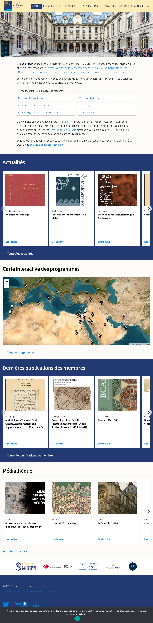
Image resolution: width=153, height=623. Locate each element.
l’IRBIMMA (66, 121)
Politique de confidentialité (29, 591)
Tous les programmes (20, 352)
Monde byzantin (88, 105)
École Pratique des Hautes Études (82, 72)
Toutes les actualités (20, 253)
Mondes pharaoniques (30, 98)
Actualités (125, 6)
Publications (90, 6)
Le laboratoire (52, 6)
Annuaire (139, 6)
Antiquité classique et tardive (34, 105)
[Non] (149, 615)
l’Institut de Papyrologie (62, 129)
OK (77, 618)
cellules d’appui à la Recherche (47, 144)
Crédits (8, 591)
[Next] (148, 208)
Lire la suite (11, 241)
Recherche (71, 6)
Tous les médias (17, 551)
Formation (108, 6)
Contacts (52, 591)
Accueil (36, 6)
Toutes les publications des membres (30, 455)
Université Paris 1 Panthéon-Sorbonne (39, 72)
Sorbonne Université (115, 68)
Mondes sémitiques (90, 98)
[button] (4, 34)
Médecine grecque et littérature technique (41, 112)
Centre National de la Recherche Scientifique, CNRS (74, 68)
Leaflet (132, 344)
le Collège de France (115, 72)
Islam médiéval (87, 112)
